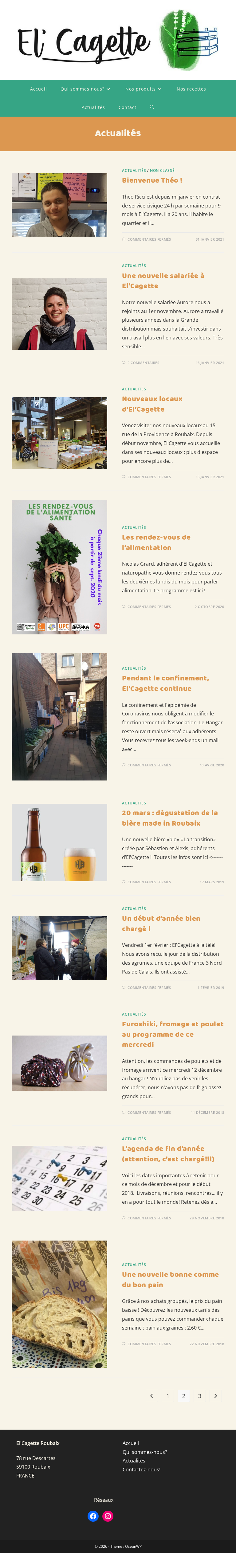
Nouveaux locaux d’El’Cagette (152, 404)
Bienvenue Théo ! (152, 181)
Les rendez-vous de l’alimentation (156, 543)
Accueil (131, 1443)
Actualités (134, 170)
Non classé (162, 170)
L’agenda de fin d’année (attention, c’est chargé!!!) (168, 1154)
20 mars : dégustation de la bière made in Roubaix (170, 818)
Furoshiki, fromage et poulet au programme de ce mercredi (173, 1035)
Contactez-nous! (141, 1469)
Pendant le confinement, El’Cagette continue (165, 684)
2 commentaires (143, 362)
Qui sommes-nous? (145, 1452)
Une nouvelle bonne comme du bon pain (170, 1280)
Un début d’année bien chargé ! (161, 924)
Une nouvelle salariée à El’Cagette (163, 281)
